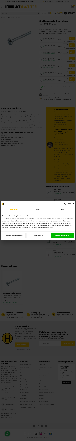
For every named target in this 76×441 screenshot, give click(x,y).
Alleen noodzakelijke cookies (14, 235)
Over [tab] (62, 209)
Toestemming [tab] (13, 209)
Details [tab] (38, 209)
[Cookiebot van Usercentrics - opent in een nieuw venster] (66, 204)
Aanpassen (37, 235)
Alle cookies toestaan (62, 235)
